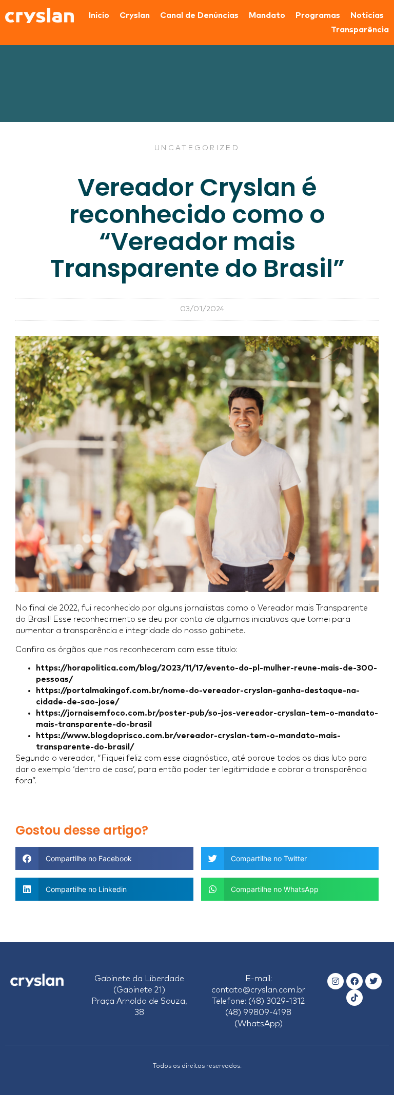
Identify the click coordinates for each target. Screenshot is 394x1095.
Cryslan (135, 15)
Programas (318, 15)
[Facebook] (354, 981)
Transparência (360, 30)
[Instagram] (335, 981)
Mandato (267, 15)
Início (99, 15)
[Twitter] (373, 981)
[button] (104, 858)
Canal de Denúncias (199, 15)
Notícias (367, 15)
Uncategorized (197, 148)
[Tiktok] (354, 997)
